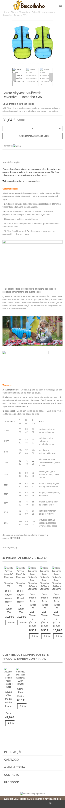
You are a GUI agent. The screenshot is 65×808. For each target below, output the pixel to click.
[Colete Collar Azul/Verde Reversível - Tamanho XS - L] (49, 61)
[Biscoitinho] (33, 5)
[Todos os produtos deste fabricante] (17, 146)
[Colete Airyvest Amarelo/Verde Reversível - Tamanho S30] (8, 577)
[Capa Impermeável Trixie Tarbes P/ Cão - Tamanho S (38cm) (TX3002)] (44, 579)
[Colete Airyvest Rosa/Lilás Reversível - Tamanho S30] (20, 577)
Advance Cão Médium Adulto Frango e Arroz (8, 702)
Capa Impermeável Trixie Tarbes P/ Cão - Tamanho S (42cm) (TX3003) (56, 610)
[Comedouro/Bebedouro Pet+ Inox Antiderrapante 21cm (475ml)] (20, 676)
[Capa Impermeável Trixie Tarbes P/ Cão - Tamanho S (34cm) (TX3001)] (32, 579)
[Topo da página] (16, 804)
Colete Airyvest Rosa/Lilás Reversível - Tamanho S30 (20, 602)
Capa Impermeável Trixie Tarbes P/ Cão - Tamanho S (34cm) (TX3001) (32, 610)
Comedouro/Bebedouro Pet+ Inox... (20, 692)
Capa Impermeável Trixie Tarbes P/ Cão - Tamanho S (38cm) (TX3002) (44, 610)
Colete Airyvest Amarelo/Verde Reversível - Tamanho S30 (8, 602)
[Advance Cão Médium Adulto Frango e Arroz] (8, 678)
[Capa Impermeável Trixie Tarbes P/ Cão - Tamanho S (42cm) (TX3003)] (56, 579)
